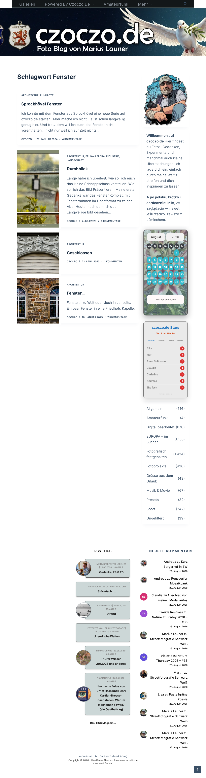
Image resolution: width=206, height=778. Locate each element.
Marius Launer (172, 634)
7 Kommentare (117, 317)
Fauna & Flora (95, 156)
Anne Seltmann (156, 361)
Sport (150, 509)
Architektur (30, 95)
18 (154, 274)
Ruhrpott (47, 95)
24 (149, 281)
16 (182, 267)
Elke (149, 348)
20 (165, 274)
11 (154, 267)
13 (165, 267)
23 (182, 274)
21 (171, 274)
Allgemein (154, 409)
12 (160, 267)
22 (176, 274)
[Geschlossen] (38, 253)
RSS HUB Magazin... (103, 722)
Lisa (161, 694)
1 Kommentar (113, 261)
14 (171, 267)
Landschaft (75, 160)
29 (176, 281)
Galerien (27, 4)
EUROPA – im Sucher (157, 439)
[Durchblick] (38, 188)
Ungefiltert (155, 518)
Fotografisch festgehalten (156, 454)
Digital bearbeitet (160, 427)
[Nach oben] (197, 769)
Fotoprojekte (156, 466)
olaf (149, 355)
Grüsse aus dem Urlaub (159, 478)
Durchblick (77, 168)
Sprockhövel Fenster (41, 104)
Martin (178, 672)
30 (182, 281)
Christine (152, 374)
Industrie (112, 156)
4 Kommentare (72, 139)
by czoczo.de (165, 308)
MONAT (162, 340)
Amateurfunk (116, 4)
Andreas (152, 380)
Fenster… (76, 293)
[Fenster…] (38, 301)
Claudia (151, 367)
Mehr (143, 4)
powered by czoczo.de (67, 4)
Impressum (85, 756)
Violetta (166, 656)
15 (176, 267)
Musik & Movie (158, 490)
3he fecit (152, 387)
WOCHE (151, 340)
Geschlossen (79, 252)
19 (160, 274)
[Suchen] (185, 3)
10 (149, 267)
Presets (152, 500)
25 (154, 281)
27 (165, 281)
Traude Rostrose (171, 612)
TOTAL (180, 340)
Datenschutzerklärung (113, 756)
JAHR (171, 340)
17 (149, 274)
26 (160, 281)
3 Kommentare (111, 221)
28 (171, 281)
